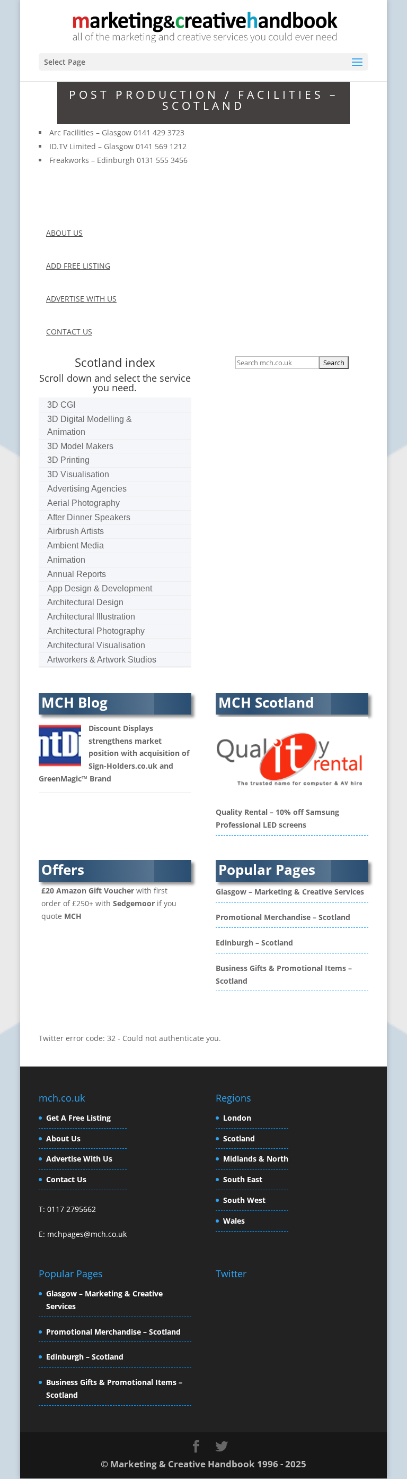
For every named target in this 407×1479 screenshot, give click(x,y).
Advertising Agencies (87, 488)
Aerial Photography (83, 503)
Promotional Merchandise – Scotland (283, 917)
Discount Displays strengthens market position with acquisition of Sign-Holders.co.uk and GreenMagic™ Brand (114, 753)
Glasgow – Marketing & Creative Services (290, 892)
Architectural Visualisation (96, 645)
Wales (234, 1221)
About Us (63, 1138)
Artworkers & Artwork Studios (101, 659)
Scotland (239, 1138)
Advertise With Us (79, 1159)
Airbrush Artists (75, 531)
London (237, 1118)
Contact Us (66, 1179)
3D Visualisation (78, 474)
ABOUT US (64, 233)
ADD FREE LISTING (78, 266)
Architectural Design (85, 602)
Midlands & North (255, 1159)
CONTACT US (69, 331)
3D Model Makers (80, 446)
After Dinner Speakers (88, 517)
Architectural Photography (96, 630)
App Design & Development (99, 588)
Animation (66, 559)
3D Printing (68, 460)
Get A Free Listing (78, 1118)
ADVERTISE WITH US (81, 299)
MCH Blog (74, 702)
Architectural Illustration (91, 616)
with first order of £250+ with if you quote (108, 903)
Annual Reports (76, 574)
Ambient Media (75, 545)
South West (244, 1200)
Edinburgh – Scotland (254, 943)
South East (242, 1179)
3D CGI (61, 404)
